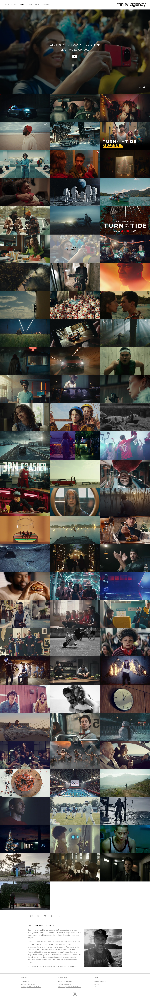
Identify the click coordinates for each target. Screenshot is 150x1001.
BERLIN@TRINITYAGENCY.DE (31, 987)
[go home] (131, 4)
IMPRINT (97, 984)
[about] (31, 916)
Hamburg (23, 4)
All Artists (34, 4)
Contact (45, 4)
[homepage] (59, 916)
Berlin (14, 4)
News (7, 4)
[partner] (52, 916)
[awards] (45, 916)
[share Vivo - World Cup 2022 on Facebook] (144, 88)
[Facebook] (95, 986)
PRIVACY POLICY (100, 981)
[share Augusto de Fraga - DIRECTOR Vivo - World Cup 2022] (140, 88)
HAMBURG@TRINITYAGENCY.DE (69, 987)
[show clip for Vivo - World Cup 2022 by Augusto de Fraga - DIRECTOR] (75, 51)
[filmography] (38, 916)
